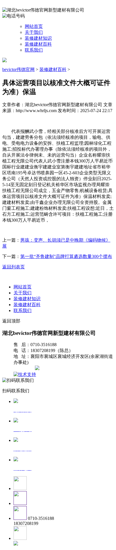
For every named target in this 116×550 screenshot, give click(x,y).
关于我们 (34, 32)
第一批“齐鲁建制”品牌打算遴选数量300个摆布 (66, 256)
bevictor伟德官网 (18, 69)
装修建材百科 (38, 44)
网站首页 (34, 26)
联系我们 (34, 50)
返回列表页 (13, 266)
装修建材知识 (38, 38)
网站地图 (25, 368)
